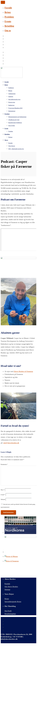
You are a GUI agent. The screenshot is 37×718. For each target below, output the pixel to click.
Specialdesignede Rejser (13, 602)
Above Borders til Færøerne (23, 371)
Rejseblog (9, 26)
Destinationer (11, 111)
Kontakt (7, 584)
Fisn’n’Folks (11, 125)
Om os (8, 30)
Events (8, 21)
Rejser (8, 12)
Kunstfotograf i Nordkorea (15, 122)
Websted (3, 499)
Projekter (9, 17)
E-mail (3, 494)
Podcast (10, 137)
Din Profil (8, 611)
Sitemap (7, 589)
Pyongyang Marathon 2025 (15, 108)
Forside (8, 7)
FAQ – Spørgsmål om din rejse (16, 148)
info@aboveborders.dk (11, 443)
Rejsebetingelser (10, 614)
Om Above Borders (11, 587)
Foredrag (10, 131)
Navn (2, 490)
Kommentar (4, 464)
